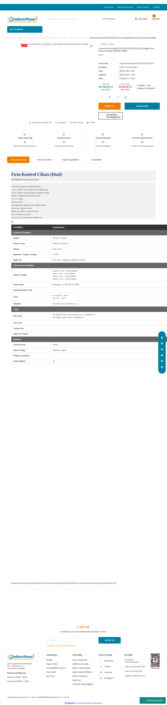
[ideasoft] (70, 703)
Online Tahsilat (143, 7)
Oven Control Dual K (128, 67)
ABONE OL (110, 640)
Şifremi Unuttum (80, 676)
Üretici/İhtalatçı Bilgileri (82, 684)
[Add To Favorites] (91, 46)
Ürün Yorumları (44, 159)
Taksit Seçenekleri (70, 159)
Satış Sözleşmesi (79, 660)
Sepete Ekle (142, 106)
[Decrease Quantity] (102, 97)
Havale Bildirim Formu (56, 668)
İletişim (49, 660)
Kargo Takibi (51, 664)
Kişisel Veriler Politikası (82, 672)
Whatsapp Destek (154, 700)
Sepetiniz (76, 680)
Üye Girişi (50, 676)
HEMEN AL (109, 106)
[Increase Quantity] (118, 97)
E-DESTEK (156, 7)
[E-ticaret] (83, 703)
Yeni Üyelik (51, 672)
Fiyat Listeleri (109, 7)
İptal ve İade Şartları (81, 668)
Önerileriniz (96, 159)
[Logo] (22, 19)
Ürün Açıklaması (18, 159)
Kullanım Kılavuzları (125, 7)
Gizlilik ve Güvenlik (80, 664)
